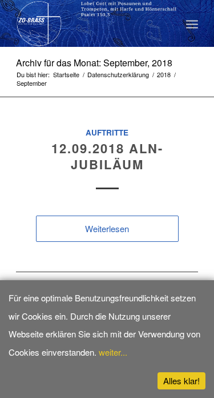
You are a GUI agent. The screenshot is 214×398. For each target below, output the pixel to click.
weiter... (113, 352)
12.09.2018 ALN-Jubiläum (107, 156)
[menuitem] (192, 23)
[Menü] (192, 23)
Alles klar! (181, 381)
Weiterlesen (107, 228)
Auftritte (107, 132)
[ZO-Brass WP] (88, 23)
